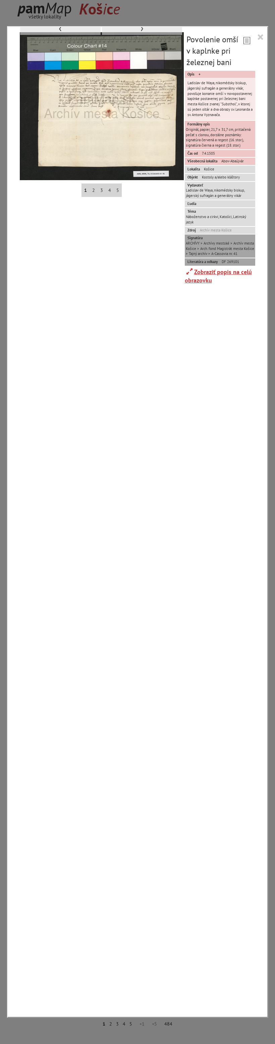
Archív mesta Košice (216, 230)
